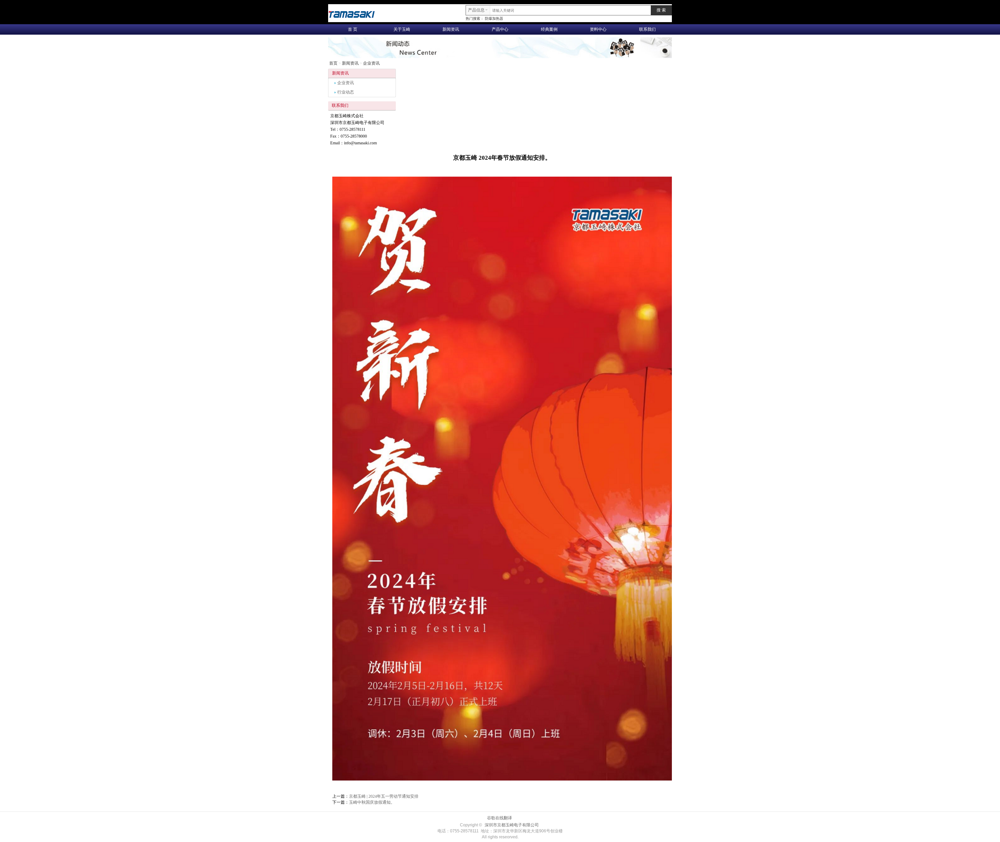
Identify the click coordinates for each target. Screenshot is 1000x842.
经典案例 (549, 29)
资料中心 (598, 29)
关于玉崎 (401, 29)
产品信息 (476, 10)
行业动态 (345, 92)
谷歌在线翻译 (499, 818)
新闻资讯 (450, 29)
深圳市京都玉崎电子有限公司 (512, 825)
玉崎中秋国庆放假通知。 (372, 802)
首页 (333, 63)
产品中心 (500, 29)
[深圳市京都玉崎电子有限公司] (351, 13)
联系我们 (647, 29)
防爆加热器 (494, 19)
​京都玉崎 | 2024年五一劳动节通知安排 (383, 796)
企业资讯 (371, 63)
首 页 (352, 29)
